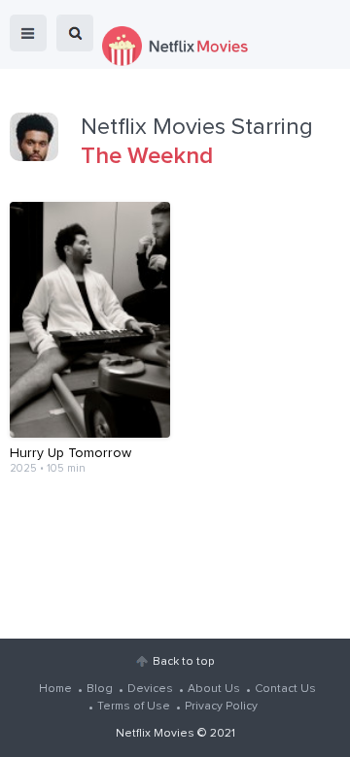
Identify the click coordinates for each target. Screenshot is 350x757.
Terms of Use (133, 706)
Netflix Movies (155, 734)
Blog (100, 689)
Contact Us (285, 689)
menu (28, 33)
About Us (214, 689)
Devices (150, 689)
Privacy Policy (221, 706)
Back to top (183, 662)
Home (55, 689)
